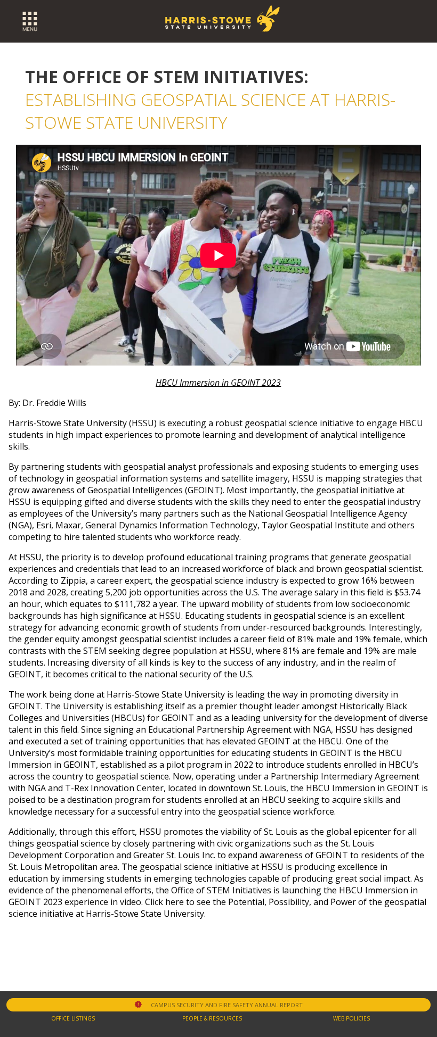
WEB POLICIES (351, 1018)
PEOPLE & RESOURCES (212, 1018)
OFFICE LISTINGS (73, 1018)
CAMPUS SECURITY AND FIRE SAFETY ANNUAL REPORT (227, 1005)
